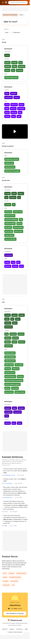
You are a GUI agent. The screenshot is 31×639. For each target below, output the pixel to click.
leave (7, 112)
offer (19, 423)
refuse (7, 116)
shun (13, 116)
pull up (19, 223)
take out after (19, 392)
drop (6, 108)
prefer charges (10, 223)
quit (20, 112)
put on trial (8, 231)
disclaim (13, 93)
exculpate (8, 412)
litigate (21, 193)
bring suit (8, 212)
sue (13, 70)
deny (6, 93)
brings (5, 577)
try (19, 197)
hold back (21, 108)
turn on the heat (10, 239)
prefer (7, 70)
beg (6, 334)
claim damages (10, 357)
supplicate (8, 346)
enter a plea (9, 364)
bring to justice (21, 573)
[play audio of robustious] (9, 609)
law (21, 219)
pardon (15, 266)
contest (7, 204)
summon (19, 70)
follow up (16, 368)
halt (18, 262)
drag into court (10, 361)
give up (13, 108)
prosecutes (14, 581)
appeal (7, 62)
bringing (11, 573)
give (13, 423)
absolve (7, 408)
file (12, 319)
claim (7, 319)
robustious (15, 605)
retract (16, 97)
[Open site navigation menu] (3, 2)
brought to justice (15, 577)
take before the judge (12, 171)
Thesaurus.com (6, 3)
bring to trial (9, 163)
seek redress (9, 235)
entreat (15, 338)
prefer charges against (12, 384)
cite (20, 62)
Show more (17, 32)
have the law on (10, 376)
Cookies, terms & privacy (15, 632)
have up (20, 376)
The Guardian (8, 483)
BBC (6, 525)
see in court (18, 231)
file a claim (19, 364)
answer (7, 423)
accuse (7, 315)
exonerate (8, 97)
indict (14, 66)
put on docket (18, 227)
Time (6, 511)
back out (14, 104)
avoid (7, 104)
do (14, 204)
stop (21, 266)
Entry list (4, 629)
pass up (13, 112)
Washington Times (10, 475)
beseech (13, 334)
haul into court (9, 167)
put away (8, 227)
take (19, 116)
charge (21, 315)
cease (7, 262)
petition (7, 323)
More (21, 15)
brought (5, 581)
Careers (11, 629)
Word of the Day (15, 602)
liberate (7, 266)
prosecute (8, 327)
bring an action (10, 353)
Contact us (19, 629)
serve (7, 55)
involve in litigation (11, 219)
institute (21, 66)
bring (4, 573)
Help (26, 629)
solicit (14, 342)
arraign (14, 62)
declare (7, 66)
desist (21, 104)
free (13, 262)
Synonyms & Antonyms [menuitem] (10, 15)
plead (15, 323)
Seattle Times (8, 497)
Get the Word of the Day (14, 613)
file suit (7, 368)
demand (7, 338)
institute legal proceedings (13, 380)
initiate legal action (11, 77)
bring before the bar (11, 159)
